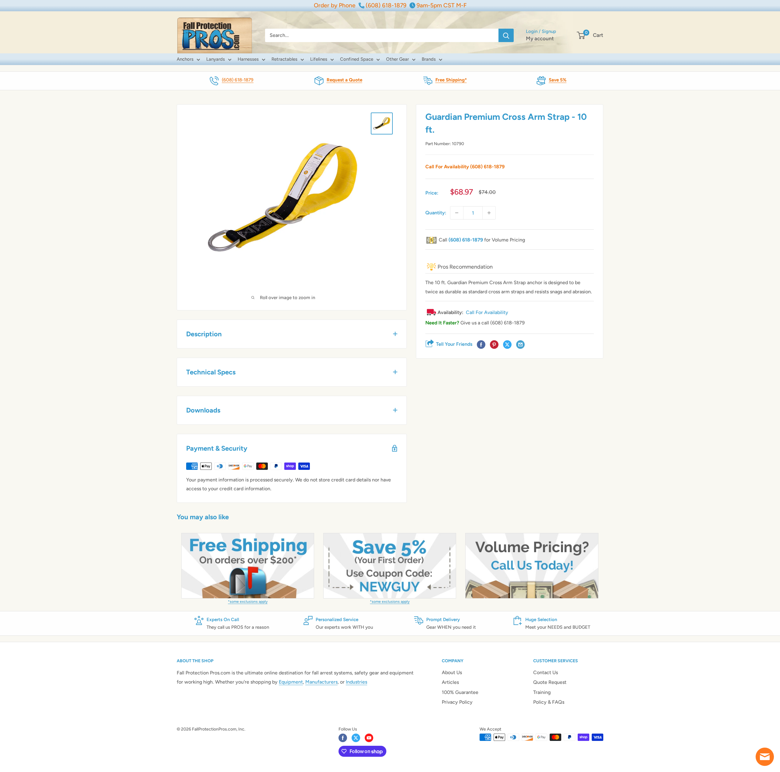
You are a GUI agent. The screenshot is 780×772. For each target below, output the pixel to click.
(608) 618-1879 (238, 80)
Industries (356, 682)
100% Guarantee (460, 692)
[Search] (506, 35)
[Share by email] (520, 344)
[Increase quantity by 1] (489, 212)
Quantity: (435, 213)
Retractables (284, 59)
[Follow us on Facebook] (343, 738)
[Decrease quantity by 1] (456, 212)
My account (540, 38)
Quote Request (549, 682)
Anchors (185, 59)
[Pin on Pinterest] (494, 344)
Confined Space (356, 59)
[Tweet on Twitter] (507, 344)
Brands (429, 59)
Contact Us (545, 672)
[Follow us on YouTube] (369, 738)
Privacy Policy (457, 702)
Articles (450, 682)
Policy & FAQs (548, 702)
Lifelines (318, 59)
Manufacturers (321, 682)
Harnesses (248, 59)
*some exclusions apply (248, 601)
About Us (452, 672)
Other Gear (397, 59)
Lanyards (215, 59)
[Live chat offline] (765, 757)
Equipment (291, 682)
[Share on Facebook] (481, 344)
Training (542, 692)
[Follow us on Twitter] (356, 738)
